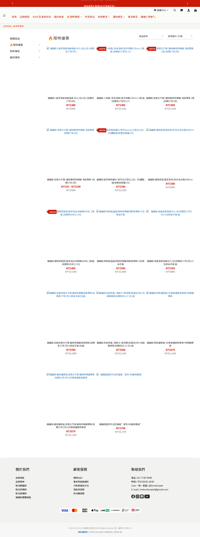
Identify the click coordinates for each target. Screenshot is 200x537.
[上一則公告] (12, 3)
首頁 (14, 16)
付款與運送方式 (81, 485)
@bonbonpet (156, 485)
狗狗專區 (103, 16)
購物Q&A (77, 477)
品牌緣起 (25, 16)
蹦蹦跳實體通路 (23, 497)
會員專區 (133, 16)
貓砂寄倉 (59, 16)
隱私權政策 (83, 532)
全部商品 (7, 26)
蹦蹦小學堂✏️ (148, 16)
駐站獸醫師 (21, 485)
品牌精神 (20, 481)
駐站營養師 (21, 493)
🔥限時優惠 (73, 16)
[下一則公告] (187, 3)
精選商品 (15, 38)
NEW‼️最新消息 (42, 16)
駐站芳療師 (21, 489)
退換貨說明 (78, 489)
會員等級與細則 (81, 481)
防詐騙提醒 (78, 493)
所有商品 (90, 16)
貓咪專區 (118, 16)
